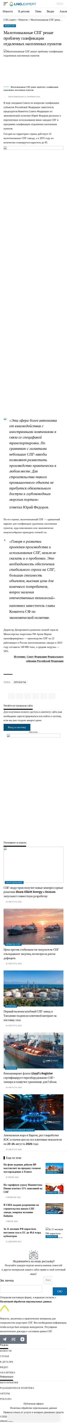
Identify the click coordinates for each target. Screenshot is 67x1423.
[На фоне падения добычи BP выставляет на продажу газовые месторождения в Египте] (54, 1168)
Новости (10, 26)
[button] (7, 3)
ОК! (60, 1291)
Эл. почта (7, 1280)
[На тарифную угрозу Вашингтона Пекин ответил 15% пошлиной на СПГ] (54, 1188)
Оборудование (14, 882)
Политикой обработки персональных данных (26, 1301)
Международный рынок (19, 1130)
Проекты (20, 682)
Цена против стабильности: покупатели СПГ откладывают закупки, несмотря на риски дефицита (31, 954)
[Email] (33, 1417)
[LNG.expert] (23, 3)
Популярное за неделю (15, 842)
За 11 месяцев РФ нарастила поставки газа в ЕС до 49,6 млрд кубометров (22, 1233)
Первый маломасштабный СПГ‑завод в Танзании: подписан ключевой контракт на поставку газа (30, 1016)
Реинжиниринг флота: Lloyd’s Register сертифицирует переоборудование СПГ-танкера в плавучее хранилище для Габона (30, 1078)
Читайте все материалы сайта (18, 706)
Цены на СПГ (13, 944)
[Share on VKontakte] (18, 1417)
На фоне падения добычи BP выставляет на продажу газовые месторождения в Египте (22, 1168)
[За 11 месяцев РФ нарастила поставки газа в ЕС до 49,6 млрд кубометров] (54, 1232)
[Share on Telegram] (26, 1417)
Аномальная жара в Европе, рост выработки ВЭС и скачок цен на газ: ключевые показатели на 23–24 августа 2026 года (33, 1139)
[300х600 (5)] (33, 787)
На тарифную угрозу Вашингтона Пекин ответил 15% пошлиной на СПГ (23, 1189)
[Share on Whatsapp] (11, 1417)
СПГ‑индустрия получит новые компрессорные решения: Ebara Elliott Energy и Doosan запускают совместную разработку (33, 892)
